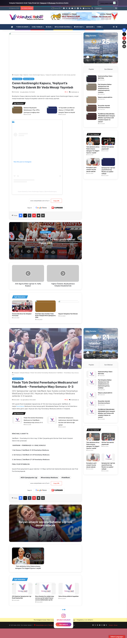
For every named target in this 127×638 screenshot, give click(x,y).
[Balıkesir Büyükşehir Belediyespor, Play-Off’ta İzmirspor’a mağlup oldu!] (17, 109)
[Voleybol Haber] (26, 17)
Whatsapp (52, 3)
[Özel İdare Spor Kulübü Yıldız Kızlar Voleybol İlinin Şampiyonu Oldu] (45, 306)
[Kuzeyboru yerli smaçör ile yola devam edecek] (93, 162)
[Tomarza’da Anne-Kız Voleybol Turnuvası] (22, 306)
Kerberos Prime (53, 625)
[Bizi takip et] (63, 617)
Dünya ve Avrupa (22, 27)
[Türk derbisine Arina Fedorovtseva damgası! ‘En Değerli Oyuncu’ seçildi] (93, 141)
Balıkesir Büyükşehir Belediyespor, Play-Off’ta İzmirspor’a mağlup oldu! (32, 110)
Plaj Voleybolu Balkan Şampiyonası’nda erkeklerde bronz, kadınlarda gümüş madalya (105, 88)
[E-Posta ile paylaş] (38, 215)
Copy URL (56, 201)
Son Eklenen (108, 69)
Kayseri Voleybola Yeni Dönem (68, 314)
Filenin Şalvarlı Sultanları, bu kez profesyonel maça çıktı (45, 241)
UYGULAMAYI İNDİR (106, 3)
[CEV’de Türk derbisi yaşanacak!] (108, 141)
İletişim (111, 625)
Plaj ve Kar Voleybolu (63, 27)
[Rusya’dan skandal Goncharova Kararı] (91, 108)
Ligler (49, 27)
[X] (25, 215)
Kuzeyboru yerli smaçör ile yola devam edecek (91, 169)
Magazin (90, 27)
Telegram (43, 3)
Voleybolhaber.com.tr (42, 625)
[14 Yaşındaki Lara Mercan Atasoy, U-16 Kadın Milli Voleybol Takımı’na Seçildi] (52, 109)
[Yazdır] (43, 215)
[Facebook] (20, 215)
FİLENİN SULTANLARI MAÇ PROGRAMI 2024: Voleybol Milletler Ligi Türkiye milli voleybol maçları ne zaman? (106, 117)
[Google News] (41, 208)
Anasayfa (16, 75)
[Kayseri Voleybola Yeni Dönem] (68, 306)
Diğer (99, 27)
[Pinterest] (34, 215)
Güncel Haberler (28, 79)
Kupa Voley (79, 27)
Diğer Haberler (24, 75)
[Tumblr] (29, 215)
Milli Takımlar (37, 27)
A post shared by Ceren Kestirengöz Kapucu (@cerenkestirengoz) (37, 191)
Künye (115, 625)
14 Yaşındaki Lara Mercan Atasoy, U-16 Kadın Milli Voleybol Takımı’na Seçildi (66, 110)
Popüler (91, 69)
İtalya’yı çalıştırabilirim (105, 97)
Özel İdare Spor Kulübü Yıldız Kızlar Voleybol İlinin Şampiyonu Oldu (45, 315)
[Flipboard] (57, 208)
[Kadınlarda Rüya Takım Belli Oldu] (91, 78)
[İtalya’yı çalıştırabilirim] (91, 99)
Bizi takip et (63, 624)
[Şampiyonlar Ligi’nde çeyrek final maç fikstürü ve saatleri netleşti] (108, 162)
